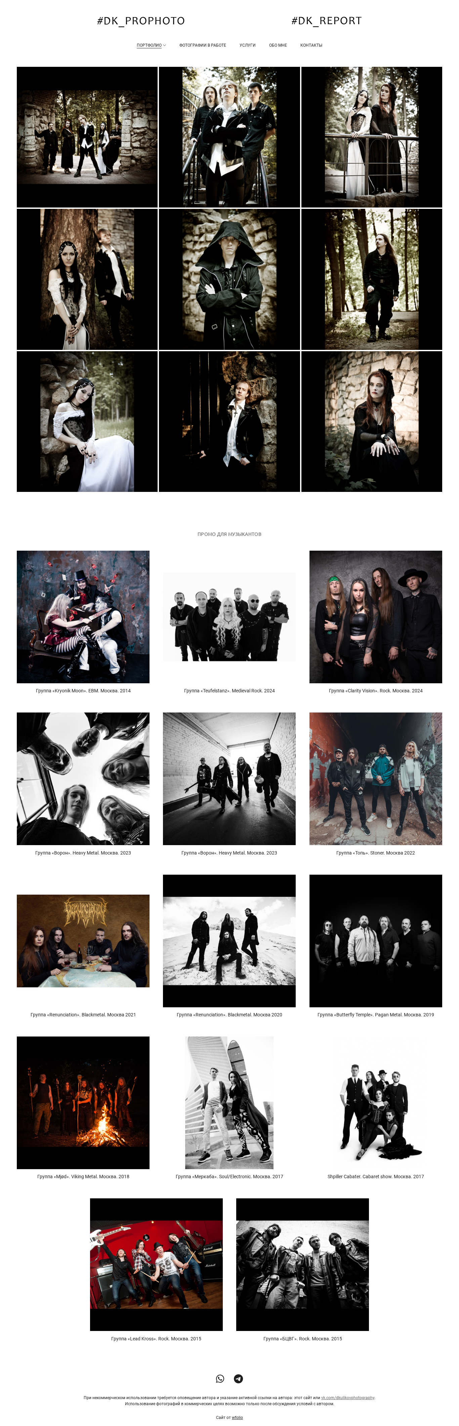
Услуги (248, 45)
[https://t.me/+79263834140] (238, 1379)
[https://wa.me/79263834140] (220, 1379)
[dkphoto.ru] (229, 22)
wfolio (237, 1417)
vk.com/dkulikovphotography (347, 1397)
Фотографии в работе (202, 45)
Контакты (311, 45)
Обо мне (278, 45)
